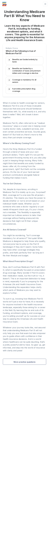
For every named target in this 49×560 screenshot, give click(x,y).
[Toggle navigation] (45, 4)
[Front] (4, 4)
